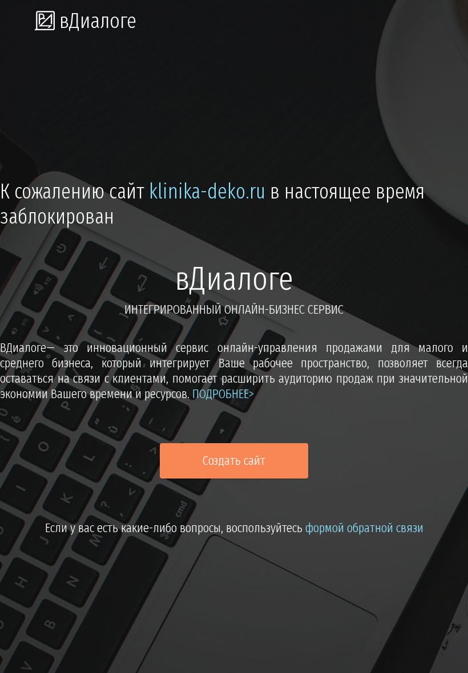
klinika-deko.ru (207, 191)
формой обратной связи (364, 528)
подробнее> (223, 394)
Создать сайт (234, 460)
